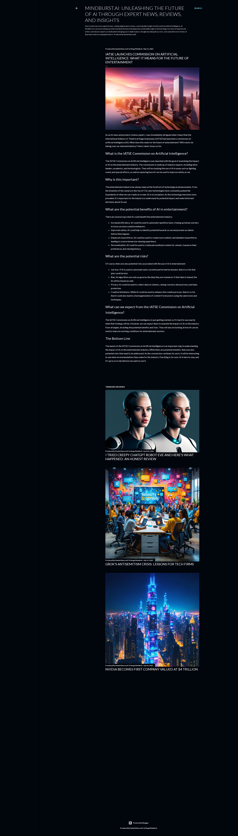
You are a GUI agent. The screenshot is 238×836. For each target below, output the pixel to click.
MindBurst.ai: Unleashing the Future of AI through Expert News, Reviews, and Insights (134, 14)
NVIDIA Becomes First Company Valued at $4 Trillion (151, 669)
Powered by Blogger (141, 823)
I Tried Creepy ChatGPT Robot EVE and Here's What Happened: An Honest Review (149, 457)
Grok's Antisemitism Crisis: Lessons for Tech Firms (149, 564)
